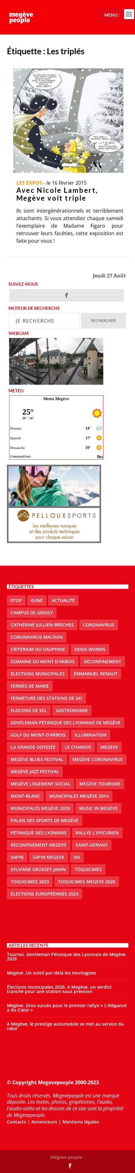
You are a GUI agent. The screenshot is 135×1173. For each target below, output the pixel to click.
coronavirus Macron (37, 637)
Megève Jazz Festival (35, 771)
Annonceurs (44, 1122)
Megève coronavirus (98, 759)
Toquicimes (88, 869)
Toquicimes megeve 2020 (86, 882)
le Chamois (78, 747)
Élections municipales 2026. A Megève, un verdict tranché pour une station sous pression (59, 989)
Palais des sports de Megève (44, 820)
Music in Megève (98, 808)
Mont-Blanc (25, 796)
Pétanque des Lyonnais (39, 833)
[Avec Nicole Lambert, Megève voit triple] (68, 120)
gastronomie (72, 710)
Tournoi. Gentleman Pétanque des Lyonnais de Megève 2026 (66, 956)
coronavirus (98, 625)
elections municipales (38, 674)
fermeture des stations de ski (46, 698)
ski (76, 857)
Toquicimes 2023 (30, 882)
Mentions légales (80, 1122)
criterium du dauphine (38, 649)
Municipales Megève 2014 (79, 796)
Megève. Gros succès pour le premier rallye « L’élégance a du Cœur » (67, 1007)
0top (16, 600)
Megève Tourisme (100, 784)
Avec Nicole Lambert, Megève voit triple (57, 194)
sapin (17, 857)
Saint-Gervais (92, 845)
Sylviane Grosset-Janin (38, 869)
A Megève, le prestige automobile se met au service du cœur (65, 1026)
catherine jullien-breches (42, 625)
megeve (109, 747)
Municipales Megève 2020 (40, 808)
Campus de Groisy (32, 613)
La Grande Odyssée (33, 747)
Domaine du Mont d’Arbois (43, 661)
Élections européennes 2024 (44, 894)
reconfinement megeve (39, 845)
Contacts (16, 1122)
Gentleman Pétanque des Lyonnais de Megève (66, 723)
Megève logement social (40, 784)
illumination (90, 735)
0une (37, 600)
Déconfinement (102, 661)
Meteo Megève (56, 398)
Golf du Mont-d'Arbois (38, 735)
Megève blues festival (37, 759)
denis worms (89, 649)
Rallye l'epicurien (97, 833)
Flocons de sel (29, 710)
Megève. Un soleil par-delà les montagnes (51, 973)
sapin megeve (48, 857)
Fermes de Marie (30, 686)
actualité (63, 600)
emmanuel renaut (95, 674)
